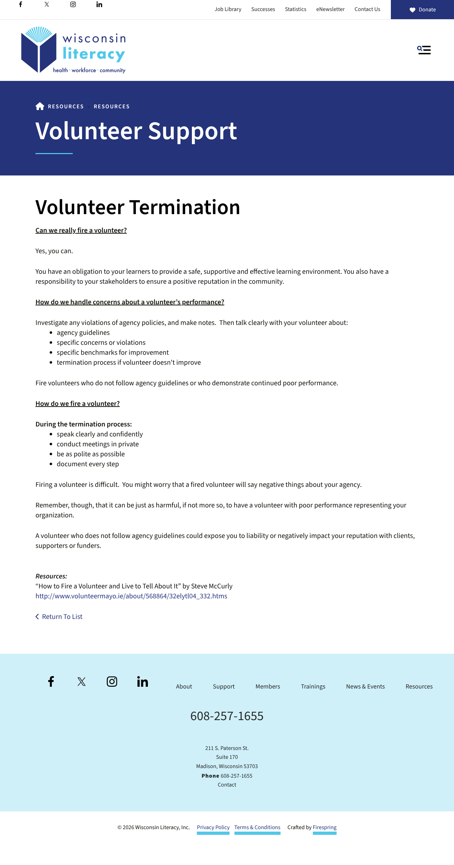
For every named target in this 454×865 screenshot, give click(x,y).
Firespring (325, 828)
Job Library (228, 9)
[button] (424, 50)
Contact (227, 785)
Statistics (295, 9)
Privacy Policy (213, 828)
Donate (427, 10)
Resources (66, 107)
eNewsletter (330, 9)
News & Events (365, 686)
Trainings (313, 686)
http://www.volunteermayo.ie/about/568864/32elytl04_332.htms (131, 596)
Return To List (62, 617)
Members (267, 686)
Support (223, 686)
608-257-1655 (227, 716)
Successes (263, 9)
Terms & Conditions (257, 828)
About (184, 686)
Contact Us (367, 9)
